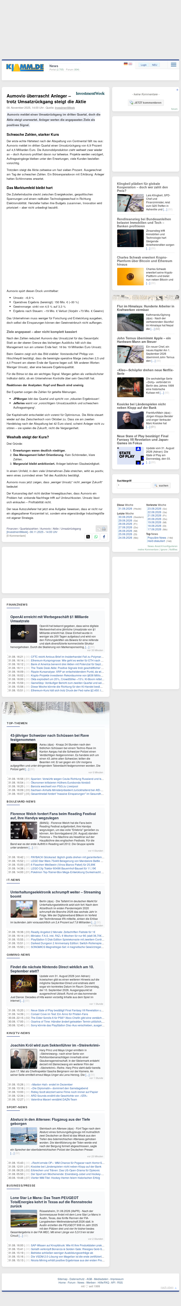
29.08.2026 (125, 520)
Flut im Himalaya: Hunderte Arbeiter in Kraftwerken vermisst (145, 308)
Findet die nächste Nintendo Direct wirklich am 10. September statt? (52, 969)
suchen (163, 485)
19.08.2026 (154, 522)
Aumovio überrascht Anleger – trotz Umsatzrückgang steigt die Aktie (46, 98)
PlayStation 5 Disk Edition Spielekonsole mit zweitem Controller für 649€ (74, 939)
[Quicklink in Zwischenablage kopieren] (99, 529)
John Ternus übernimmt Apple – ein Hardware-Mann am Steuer (144, 340)
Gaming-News (18, 954)
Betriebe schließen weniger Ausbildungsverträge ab (62, 1253)
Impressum (117, 1279)
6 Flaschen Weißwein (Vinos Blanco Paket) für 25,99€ (63, 864)
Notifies (173, 549)
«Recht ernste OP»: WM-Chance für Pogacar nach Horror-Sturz (68, 1163)
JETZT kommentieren (147, 103)
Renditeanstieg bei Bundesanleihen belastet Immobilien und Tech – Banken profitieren (144, 222)
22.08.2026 (154, 512)
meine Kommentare (148, 549)
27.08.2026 (125, 527)
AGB (89, 1279)
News (80, 1282)
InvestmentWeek (65, 107)
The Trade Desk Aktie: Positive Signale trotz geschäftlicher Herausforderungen (78, 668)
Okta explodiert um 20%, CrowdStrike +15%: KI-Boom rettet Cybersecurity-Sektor (79, 679)
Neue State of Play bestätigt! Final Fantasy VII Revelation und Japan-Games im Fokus (82, 1010)
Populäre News (157, 537)
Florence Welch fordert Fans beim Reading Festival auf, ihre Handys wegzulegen (53, 815)
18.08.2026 (154, 525)
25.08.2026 (125, 534)
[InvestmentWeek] (17, 532)
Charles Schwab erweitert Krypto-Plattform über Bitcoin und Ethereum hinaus (144, 260)
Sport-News (17, 1107)
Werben (91, 1282)
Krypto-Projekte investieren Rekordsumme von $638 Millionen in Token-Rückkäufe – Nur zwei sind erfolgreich (96, 675)
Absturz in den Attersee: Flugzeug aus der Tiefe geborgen (50, 1121)
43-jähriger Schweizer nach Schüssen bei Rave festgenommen (49, 737)
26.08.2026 (125, 531)
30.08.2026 (125, 517)
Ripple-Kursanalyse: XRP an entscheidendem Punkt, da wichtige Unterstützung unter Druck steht (89, 671)
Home (62, 1282)
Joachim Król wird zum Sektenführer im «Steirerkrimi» (55, 1045)
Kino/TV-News (18, 1033)
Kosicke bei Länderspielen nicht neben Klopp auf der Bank (66, 1166)
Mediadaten (101, 1279)
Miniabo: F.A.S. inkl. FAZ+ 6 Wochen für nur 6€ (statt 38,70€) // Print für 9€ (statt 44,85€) (82, 935)
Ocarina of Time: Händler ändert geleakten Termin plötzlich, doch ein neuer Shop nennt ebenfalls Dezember (95, 1021)
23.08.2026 (154, 508)
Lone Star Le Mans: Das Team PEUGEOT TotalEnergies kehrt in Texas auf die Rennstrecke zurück (51, 1202)
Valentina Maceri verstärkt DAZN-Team (54, 1099)
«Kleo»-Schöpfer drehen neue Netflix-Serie (145, 372)
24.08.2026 (125, 537)
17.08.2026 (154, 529)
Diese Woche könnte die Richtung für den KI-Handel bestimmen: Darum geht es (78, 686)
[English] (130, 64)
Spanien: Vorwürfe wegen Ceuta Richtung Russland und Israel (68, 779)
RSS (120, 1282)
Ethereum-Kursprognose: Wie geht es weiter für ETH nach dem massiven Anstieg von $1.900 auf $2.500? (94, 660)
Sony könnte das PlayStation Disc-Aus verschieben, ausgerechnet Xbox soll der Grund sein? (86, 1025)
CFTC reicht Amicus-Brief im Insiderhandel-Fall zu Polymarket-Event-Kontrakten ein (81, 656)
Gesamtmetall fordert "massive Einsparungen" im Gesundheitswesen (72, 793)
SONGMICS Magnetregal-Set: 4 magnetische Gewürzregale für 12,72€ (73, 947)
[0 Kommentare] (16, 535)
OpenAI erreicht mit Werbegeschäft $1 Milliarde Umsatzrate (49, 618)
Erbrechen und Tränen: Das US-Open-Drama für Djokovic (65, 1170)
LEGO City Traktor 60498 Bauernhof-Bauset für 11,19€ (63, 868)
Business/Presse (21, 1185)
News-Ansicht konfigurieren (162, 546)
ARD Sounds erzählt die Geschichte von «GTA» (59, 1095)
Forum (71, 1282)
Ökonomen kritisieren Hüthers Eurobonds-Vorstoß (60, 782)
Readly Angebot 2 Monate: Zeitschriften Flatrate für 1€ (63, 932)
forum (174, 108)
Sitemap (63, 1279)
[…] (87, 647)
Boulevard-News (21, 801)
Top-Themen (17, 723)
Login (144, 64)
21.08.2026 (154, 515)
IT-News (13, 880)
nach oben (167, 1287)
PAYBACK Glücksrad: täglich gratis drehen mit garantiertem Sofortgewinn (74, 857)
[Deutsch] (126, 64)
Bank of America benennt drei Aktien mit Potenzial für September (69, 664)
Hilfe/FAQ (103, 1282)
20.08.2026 (154, 519)
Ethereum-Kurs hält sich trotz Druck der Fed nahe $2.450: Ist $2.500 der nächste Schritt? (83, 690)
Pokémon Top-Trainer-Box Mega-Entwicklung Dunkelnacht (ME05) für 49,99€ (77, 872)
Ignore (163, 549)
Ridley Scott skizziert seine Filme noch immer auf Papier (64, 1092)
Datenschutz (77, 1279)
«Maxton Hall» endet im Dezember (52, 1084)
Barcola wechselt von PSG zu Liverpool (54, 786)
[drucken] (104, 529)
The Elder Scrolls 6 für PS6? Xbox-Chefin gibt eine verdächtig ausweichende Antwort (82, 1017)
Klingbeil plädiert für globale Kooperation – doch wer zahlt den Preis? (142, 187)
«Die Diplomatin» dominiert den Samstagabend (59, 1088)
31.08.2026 (125, 508)
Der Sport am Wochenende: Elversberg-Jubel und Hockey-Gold (69, 1174)
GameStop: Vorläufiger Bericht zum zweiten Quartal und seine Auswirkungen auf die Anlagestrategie (91, 683)
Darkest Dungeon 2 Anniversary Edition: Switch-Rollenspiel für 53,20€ (73, 943)
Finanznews (17, 604)
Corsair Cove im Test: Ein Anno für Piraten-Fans (59, 1014)
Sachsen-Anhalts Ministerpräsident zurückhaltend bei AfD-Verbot (69, 790)
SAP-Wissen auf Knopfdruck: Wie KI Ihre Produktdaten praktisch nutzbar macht (78, 1245)
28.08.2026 (125, 523)
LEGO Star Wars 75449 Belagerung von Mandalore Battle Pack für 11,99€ (75, 861)
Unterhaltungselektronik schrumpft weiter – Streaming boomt (55, 894)
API (113, 1282)
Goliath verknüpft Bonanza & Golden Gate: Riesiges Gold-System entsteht (75, 1249)
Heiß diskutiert (156, 541)
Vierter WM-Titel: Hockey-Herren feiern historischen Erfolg (65, 1177)
